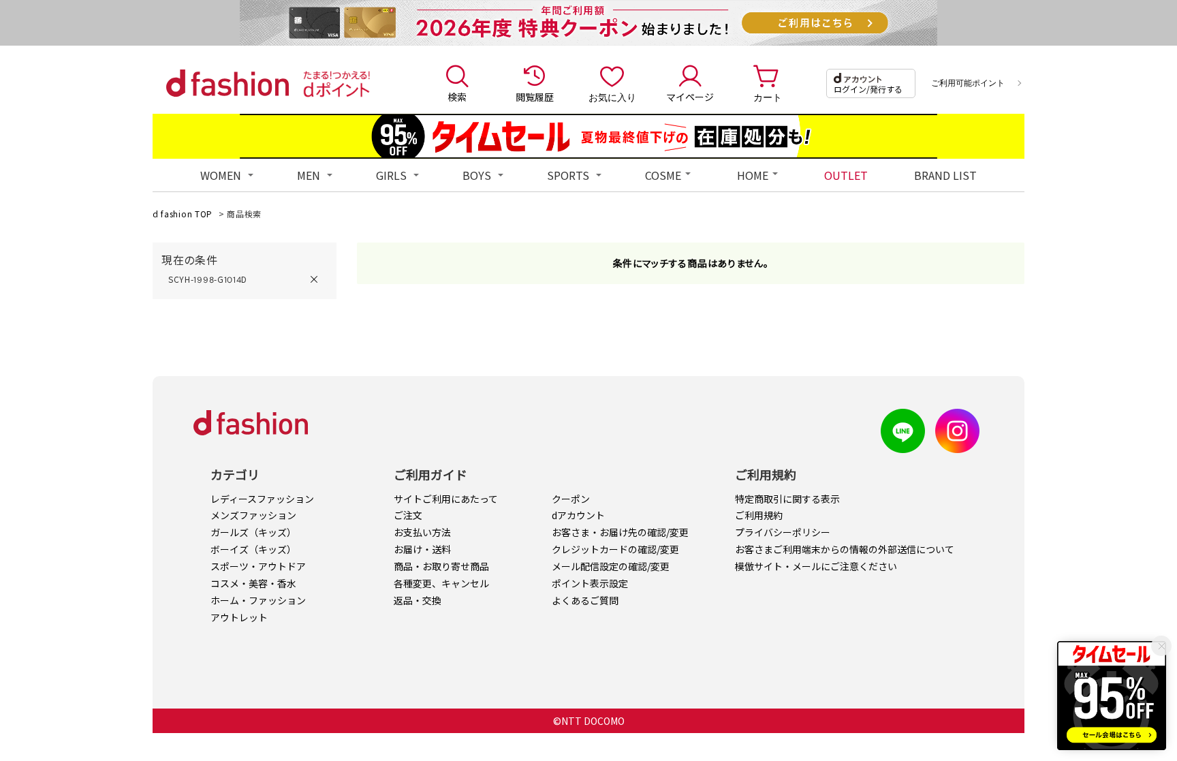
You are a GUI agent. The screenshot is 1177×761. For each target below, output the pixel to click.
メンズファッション (253, 515)
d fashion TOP (183, 213)
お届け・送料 (422, 549)
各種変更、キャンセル (441, 583)
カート (767, 97)
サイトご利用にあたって (446, 499)
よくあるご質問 (585, 600)
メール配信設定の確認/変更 (611, 566)
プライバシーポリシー (782, 532)
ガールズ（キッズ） (253, 532)
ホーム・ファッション (258, 600)
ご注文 (408, 515)
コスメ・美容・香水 (253, 583)
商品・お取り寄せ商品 (441, 566)
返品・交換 (417, 600)
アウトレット (239, 617)
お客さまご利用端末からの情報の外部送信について (844, 549)
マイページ (690, 97)
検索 (457, 97)
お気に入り (612, 97)
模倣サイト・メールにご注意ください (816, 566)
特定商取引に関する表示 (787, 499)
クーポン (571, 499)
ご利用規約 (759, 515)
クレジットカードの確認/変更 (615, 549)
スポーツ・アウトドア (258, 566)
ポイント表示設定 (590, 583)
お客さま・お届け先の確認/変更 (620, 532)
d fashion (227, 83)
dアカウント (578, 515)
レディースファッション (262, 499)
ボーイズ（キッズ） (253, 549)
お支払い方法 (422, 532)
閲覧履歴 (535, 97)
